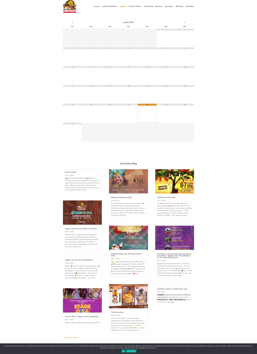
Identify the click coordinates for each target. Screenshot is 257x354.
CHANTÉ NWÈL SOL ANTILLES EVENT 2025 (126, 255)
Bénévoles (190, 6)
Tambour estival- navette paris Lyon (172, 289)
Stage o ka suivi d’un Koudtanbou (79, 260)
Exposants (169, 6)
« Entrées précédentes (70, 337)
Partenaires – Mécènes (153, 6)
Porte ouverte (70, 172)
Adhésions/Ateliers (109, 6)
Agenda (123, 6)
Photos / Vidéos (135, 6)
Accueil (96, 6)
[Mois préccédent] (72, 22)
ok (123, 351)
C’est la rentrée (117, 312)
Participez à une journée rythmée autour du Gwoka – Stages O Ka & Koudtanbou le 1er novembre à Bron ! (174, 256)
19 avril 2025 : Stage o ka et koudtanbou (82, 316)
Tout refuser (131, 351)
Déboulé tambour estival (121, 197)
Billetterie (179, 6)
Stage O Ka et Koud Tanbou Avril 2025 (81, 228)
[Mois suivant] (184, 22)
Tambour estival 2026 (166, 197)
